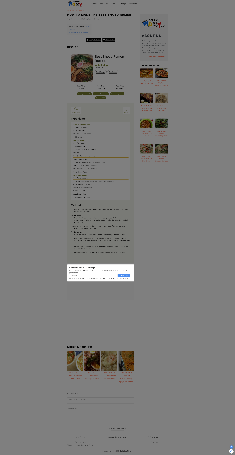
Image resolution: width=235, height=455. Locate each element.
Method (126, 112)
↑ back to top (117, 429)
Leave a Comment (94, 19)
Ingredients (76, 112)
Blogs (123, 4)
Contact (154, 442)
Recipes (75, 10)
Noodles (81, 10)
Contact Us (133, 4)
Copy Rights (80, 442)
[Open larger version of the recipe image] (82, 68)
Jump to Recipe (95, 40)
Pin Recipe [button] (113, 72)
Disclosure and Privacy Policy (80, 445)
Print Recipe (110, 40)
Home (94, 4)
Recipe (115, 4)
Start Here (104, 4)
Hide (87, 26)
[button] (128, 125)
